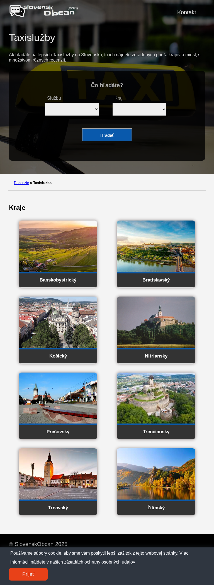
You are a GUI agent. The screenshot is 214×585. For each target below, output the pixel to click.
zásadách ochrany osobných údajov (99, 562)
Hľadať (107, 135)
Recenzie (21, 183)
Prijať (28, 574)
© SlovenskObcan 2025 (38, 544)
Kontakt (186, 12)
